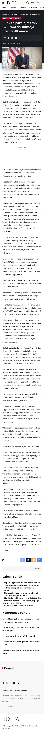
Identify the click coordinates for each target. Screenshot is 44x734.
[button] (4, 2)
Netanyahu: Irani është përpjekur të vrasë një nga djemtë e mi (20, 594)
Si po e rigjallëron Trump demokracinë (22, 582)
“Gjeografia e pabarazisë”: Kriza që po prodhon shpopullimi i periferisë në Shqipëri (20, 588)
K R (3, 619)
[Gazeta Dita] (12, 2)
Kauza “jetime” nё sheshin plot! (18, 605)
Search (36, 568)
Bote (5, 18)
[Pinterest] (14, 683)
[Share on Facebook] (8, 38)
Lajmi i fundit (14, 18)
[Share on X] (12, 38)
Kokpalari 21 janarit (10, 627)
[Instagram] (10, 683)
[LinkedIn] (18, 683)
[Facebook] (3, 683)
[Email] (16, 38)
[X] (7, 683)
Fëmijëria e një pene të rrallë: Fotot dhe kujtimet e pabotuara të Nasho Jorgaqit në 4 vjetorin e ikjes (21, 600)
